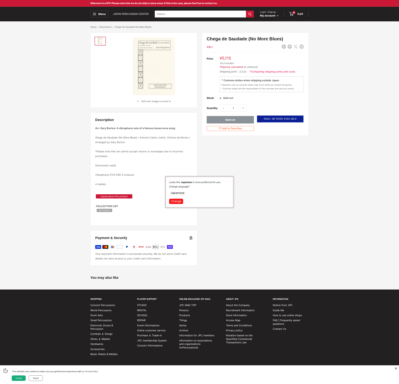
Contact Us (279, 328)
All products (105, 27)
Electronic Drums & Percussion (101, 327)
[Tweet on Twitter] (295, 46)
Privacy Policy (91, 371)
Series (182, 325)
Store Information (236, 315)
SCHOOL (142, 315)
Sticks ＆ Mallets (100, 339)
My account (268, 15)
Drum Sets (96, 315)
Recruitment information (240, 310)
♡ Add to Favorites (230, 128)
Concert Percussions (102, 305)
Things (183, 320)
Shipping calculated (231, 66)
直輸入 (210, 47)
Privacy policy (234, 330)
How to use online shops (287, 315)
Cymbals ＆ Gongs (101, 333)
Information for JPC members (196, 335)
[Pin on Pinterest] (290, 46)
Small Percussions (101, 320)
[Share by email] (301, 46)
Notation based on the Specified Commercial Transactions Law (239, 339)
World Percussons (100, 310)
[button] (280, 119)
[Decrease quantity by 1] (223, 108)
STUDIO (142, 305)
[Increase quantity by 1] (243, 108)
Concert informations (149, 345)
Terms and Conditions (239, 325)
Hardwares (96, 343)
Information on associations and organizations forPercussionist (195, 344)
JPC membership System (152, 340)
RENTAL (142, 310)
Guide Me (278, 310)
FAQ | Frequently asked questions (286, 322)
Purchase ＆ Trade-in (149, 335)
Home (93, 27)
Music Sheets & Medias (104, 354)
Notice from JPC (283, 305)
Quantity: (212, 107)
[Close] (395, 368)
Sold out (230, 119)
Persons (184, 310)
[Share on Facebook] (284, 46)
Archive (183, 330)
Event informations (148, 325)
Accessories (97, 349)
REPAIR (141, 320)
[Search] (250, 14)
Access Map (233, 320)
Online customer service (151, 330)
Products (184, 315)
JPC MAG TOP (187, 305)
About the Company (238, 305)
